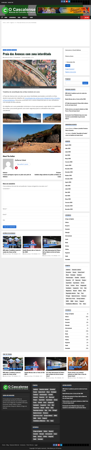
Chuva (67, 275)
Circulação (73, 275)
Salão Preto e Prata (70, 298)
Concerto (83, 277)
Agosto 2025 (68, 182)
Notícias (24, 17)
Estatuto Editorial (14, 445)
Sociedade (14, 50)
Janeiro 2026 (68, 165)
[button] (2, 17)
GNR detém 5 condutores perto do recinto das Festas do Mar (12, 251)
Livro (81, 288)
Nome (5, 209)
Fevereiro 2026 (68, 162)
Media (66, 242)
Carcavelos (68, 272)
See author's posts (22, 164)
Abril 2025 (67, 195)
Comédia (77, 277)
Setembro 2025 (68, 179)
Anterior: (17, 175)
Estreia (82, 283)
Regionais (67, 253)
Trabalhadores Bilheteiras (72, 304)
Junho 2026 (68, 152)
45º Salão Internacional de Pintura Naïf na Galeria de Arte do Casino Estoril (52, 252)
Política (67, 249)
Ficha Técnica (30, 445)
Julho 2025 (67, 185)
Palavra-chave (69, 56)
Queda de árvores (76, 296)
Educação (67, 232)
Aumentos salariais (76, 269)
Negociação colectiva (71, 293)
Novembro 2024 (69, 209)
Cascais (74, 272)
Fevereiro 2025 (68, 202)
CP (73, 280)
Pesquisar (68, 79)
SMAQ (72, 301)
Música (80, 290)
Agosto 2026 (68, 145)
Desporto (67, 226)
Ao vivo (87, 17)
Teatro (76, 301)
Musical (75, 290)
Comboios (79, 275)
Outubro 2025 (68, 175)
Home (6, 17)
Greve (77, 285)
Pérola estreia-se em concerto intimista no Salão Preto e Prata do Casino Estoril (76, 110)
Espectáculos (76, 283)
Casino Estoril (81, 272)
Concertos (68, 280)
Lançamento (76, 288)
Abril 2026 (67, 155)
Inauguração (83, 285)
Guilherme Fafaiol (8, 57)
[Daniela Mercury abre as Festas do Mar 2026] (32, 242)
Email (5, 214)
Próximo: (48, 175)
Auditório (68, 269)
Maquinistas (68, 290)
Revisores (84, 296)
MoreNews (50, 448)
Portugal (68, 296)
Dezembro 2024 (69, 206)
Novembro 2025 (69, 172)
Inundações (68, 288)
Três (80, 304)
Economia (67, 229)
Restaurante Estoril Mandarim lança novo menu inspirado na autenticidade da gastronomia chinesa (76, 116)
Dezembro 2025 (69, 169)
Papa (78, 293)
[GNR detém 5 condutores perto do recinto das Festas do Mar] (12, 242)
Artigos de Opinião (69, 219)
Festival (72, 285)
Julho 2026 (67, 148)
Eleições (84, 280)
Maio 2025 (67, 192)
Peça (82, 293)
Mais (85, 288)
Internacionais (68, 236)
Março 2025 (68, 199)
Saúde (14, 244)
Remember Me (71, 62)
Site (4, 220)
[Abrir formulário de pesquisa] (78, 17)
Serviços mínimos (81, 298)
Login (31, 17)
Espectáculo (68, 283)
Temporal (82, 301)
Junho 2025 (68, 189)
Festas (67, 285)
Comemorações (69, 277)
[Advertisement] (45, 35)
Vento (84, 304)
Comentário (6, 188)
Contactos (23, 445)
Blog (19, 17)
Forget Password (69, 69)
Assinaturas (12, 17)
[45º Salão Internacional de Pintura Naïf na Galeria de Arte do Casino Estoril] (52, 242)
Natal (84, 290)
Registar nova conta (70, 72)
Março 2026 (68, 158)
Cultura (25, 244)
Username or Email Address (73, 50)
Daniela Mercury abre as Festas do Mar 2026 (32, 251)
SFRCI (67, 301)
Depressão (78, 280)
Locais (4, 50)
